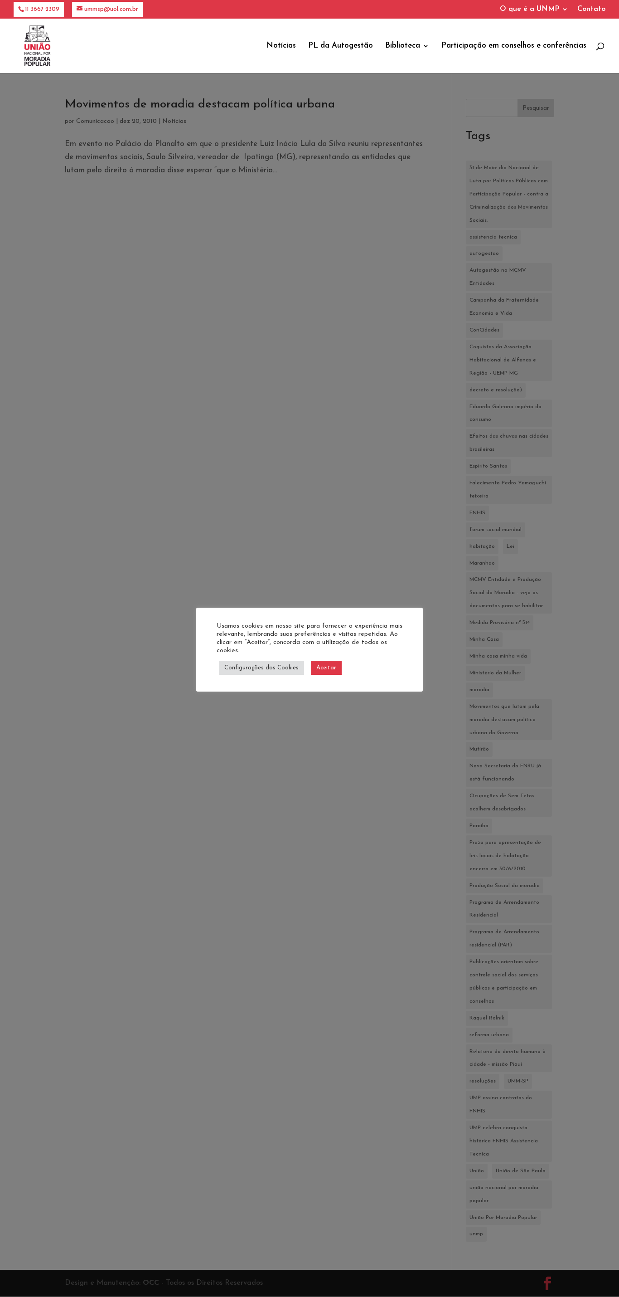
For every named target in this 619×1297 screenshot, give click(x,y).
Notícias (281, 46)
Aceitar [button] (326, 668)
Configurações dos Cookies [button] (261, 668)
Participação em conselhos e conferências (513, 46)
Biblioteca (402, 46)
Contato (591, 9)
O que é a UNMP (529, 9)
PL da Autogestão (340, 46)
